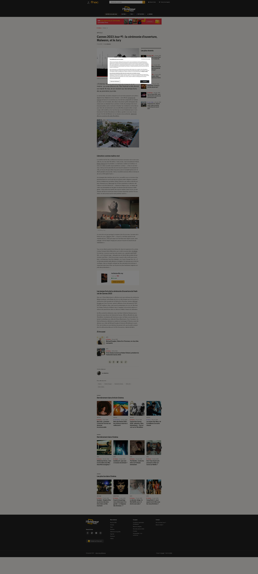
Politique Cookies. (144, 71)
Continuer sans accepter (145, 59)
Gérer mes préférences (114, 81)
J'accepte (145, 81)
